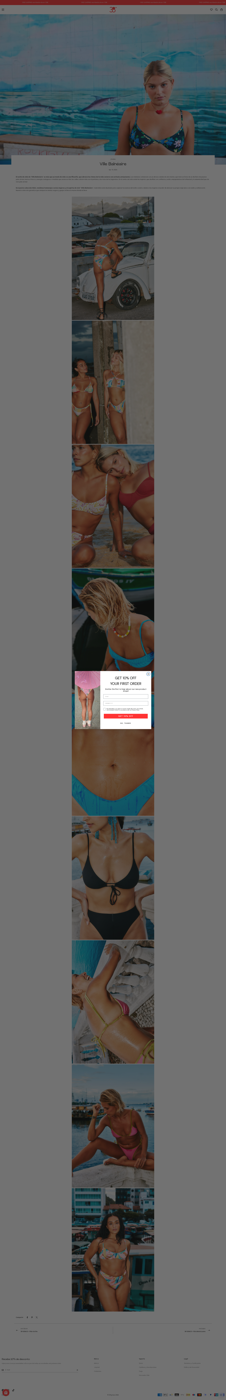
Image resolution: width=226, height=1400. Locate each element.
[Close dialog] (148, 674)
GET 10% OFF (125, 716)
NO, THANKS (125, 723)
